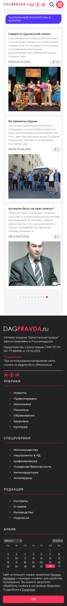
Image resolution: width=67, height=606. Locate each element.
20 (41, 562)
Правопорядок (25, 398)
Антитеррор (23, 478)
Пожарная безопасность (32, 466)
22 (59, 562)
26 (33, 566)
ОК (33, 599)
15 (59, 557)
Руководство (23, 512)
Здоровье (21, 421)
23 (8, 566)
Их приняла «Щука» (23, 121)
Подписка (21, 518)
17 (16, 562)
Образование (24, 415)
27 (41, 566)
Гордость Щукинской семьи (29, 34)
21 (50, 562)
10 (16, 557)
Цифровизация (25, 461)
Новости (20, 393)
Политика (21, 410)
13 (41, 557)
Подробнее (12, 357)
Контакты (21, 501)
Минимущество (26, 450)
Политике (28, 589)
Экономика (22, 404)
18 (25, 562)
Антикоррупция (26, 472)
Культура (20, 427)
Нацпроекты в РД (27, 455)
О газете (20, 506)
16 (8, 562)
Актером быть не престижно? (31, 208)
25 (25, 566)
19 (33, 562)
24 (16, 566)
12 (33, 557)
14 (50, 557)
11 (25, 557)
